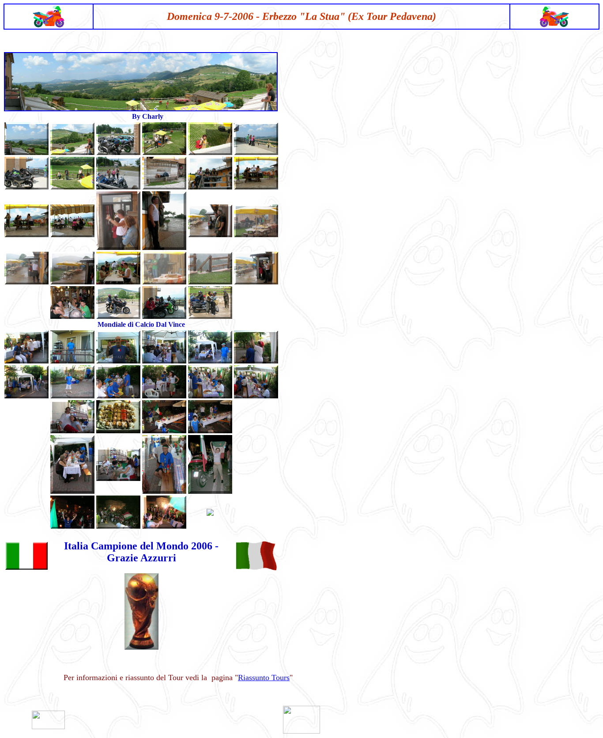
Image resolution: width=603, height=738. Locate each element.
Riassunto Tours (264, 677)
